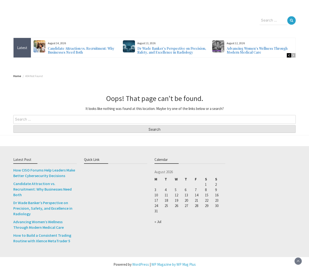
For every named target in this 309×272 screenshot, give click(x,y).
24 (156, 205)
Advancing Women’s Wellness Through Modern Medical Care (257, 50)
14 (196, 195)
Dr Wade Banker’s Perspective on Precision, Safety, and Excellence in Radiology (171, 50)
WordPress (140, 264)
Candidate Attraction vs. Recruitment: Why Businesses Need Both (81, 50)
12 (176, 195)
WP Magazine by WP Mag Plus (173, 264)
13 (186, 195)
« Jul (157, 221)
